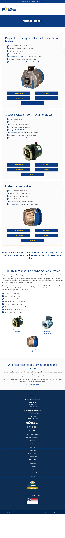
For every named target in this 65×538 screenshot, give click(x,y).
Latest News (32, 444)
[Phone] (37, 427)
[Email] (35, 427)
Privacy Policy (33, 456)
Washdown (12, 56)
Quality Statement (32, 437)
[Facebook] (27, 427)
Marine (18, 56)
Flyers (32, 470)
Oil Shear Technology (21, 364)
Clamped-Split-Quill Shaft (16, 130)
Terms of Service (32, 453)
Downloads (32, 463)
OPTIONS (46, 98)
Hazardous (24, 56)
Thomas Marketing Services (52, 512)
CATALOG (32, 103)
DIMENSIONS (46, 93)
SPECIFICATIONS (19, 93)
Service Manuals (32, 473)
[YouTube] (30, 427)
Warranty (32, 476)
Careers (32, 441)
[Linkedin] (32, 427)
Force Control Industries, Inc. (20, 512)
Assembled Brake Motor (33, 62)
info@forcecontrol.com (42, 1)
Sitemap (32, 447)
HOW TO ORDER (19, 98)
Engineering (32, 466)
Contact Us (32, 450)
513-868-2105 (32, 1)
